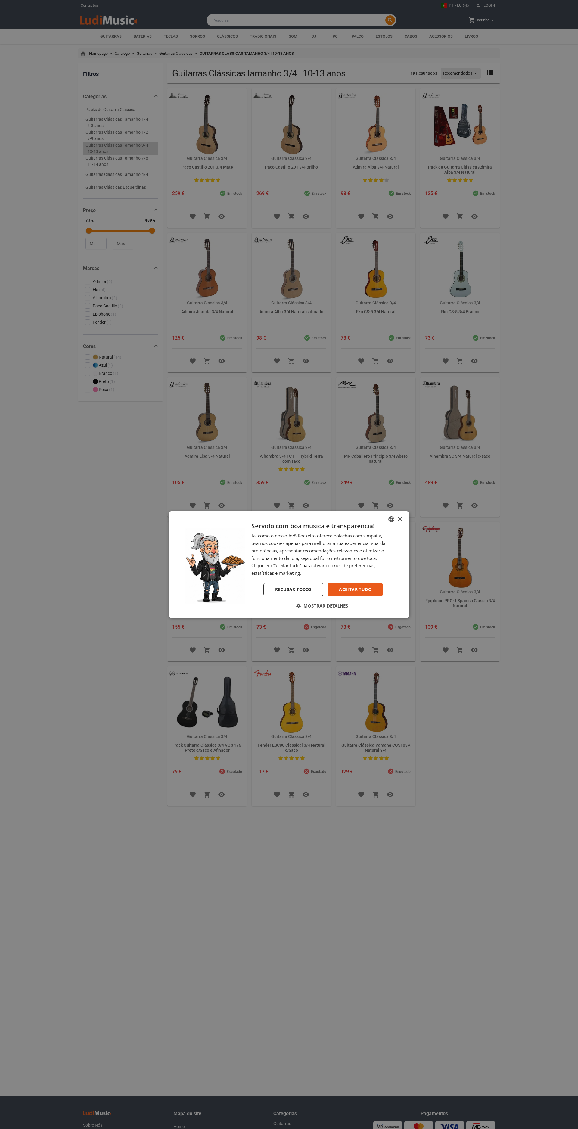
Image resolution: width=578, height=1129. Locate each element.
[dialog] (289, 564)
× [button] (399, 519)
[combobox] (391, 519)
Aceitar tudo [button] (355, 589)
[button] (322, 605)
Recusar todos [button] (293, 589)
